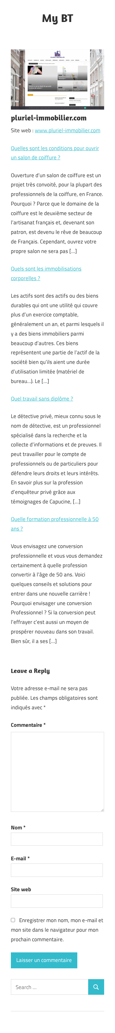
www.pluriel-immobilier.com (67, 130)
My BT (57, 18)
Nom (18, 827)
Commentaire (28, 725)
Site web (21, 889)
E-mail (20, 858)
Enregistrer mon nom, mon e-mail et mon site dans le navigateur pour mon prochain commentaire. (57, 929)
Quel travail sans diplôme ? (42, 398)
